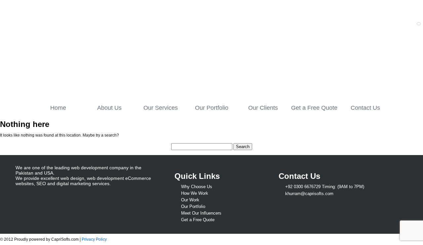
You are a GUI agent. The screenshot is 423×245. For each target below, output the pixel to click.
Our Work (190, 199)
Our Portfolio (211, 107)
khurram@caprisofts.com (309, 193)
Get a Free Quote (314, 107)
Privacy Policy (94, 239)
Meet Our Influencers (201, 213)
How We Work (194, 193)
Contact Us (365, 107)
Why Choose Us (196, 186)
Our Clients (263, 107)
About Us (109, 107)
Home (58, 107)
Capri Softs (75, 48)
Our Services (160, 107)
